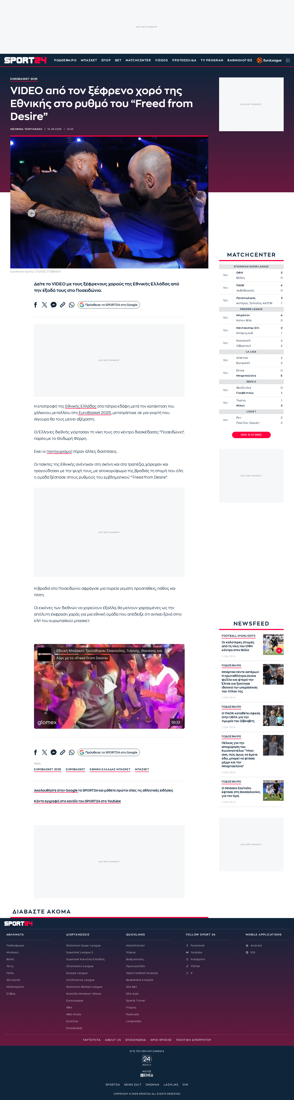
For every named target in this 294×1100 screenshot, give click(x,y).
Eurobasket (74, 1028)
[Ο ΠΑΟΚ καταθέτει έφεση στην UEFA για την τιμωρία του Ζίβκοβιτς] (273, 715)
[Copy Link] (63, 305)
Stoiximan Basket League (84, 987)
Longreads (133, 1021)
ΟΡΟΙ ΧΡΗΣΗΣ (161, 1040)
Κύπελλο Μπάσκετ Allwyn (84, 993)
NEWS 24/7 (132, 1084)
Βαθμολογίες (135, 959)
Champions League (80, 966)
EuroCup (72, 1021)
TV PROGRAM (212, 60)
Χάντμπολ (13, 980)
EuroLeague (74, 1000)
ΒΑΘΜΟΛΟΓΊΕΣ (239, 60)
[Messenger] (54, 305)
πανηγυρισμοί (59, 451)
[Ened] (147, 1075)
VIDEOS (161, 60)
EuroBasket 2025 (94, 413)
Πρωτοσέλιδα (135, 966)
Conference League (80, 980)
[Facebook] (35, 305)
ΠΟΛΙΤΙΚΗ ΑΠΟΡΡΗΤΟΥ (193, 1040)
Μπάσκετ (89, 60)
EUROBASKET (75, 769)
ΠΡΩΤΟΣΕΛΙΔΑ (184, 60)
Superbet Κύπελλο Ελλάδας (85, 959)
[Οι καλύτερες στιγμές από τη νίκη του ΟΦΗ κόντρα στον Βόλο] (273, 644)
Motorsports (15, 987)
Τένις (10, 966)
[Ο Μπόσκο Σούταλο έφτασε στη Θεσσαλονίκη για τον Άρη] (273, 790)
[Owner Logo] (147, 1059)
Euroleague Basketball (268, 60)
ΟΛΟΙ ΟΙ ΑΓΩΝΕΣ (251, 435)
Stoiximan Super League (83, 945)
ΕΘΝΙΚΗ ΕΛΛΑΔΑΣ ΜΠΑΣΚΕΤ (110, 769)
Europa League (77, 973)
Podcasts (132, 1014)
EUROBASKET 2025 (47, 769)
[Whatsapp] (72, 305)
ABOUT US (113, 1040)
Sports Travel (135, 1000)
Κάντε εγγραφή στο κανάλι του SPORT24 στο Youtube (77, 801)
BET (118, 60)
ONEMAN (152, 1084)
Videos (131, 952)
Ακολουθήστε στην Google (56, 790)
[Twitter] (45, 305)
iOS (253, 952)
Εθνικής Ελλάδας (80, 406)
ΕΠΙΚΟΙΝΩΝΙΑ (135, 1040)
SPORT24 (113, 1084)
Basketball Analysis (139, 980)
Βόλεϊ (10, 959)
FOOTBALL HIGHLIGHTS (239, 636)
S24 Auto (132, 993)
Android (256, 945)
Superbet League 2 (79, 952)
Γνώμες (131, 1007)
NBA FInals (73, 1014)
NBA (69, 1007)
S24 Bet (131, 987)
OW (185, 1084)
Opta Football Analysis (142, 973)
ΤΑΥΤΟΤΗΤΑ (92, 1040)
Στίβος (11, 993)
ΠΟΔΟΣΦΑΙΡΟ (231, 665)
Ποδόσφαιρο (65, 60)
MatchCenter (135, 945)
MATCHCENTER (138, 60)
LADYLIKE (171, 1084)
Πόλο (10, 973)
